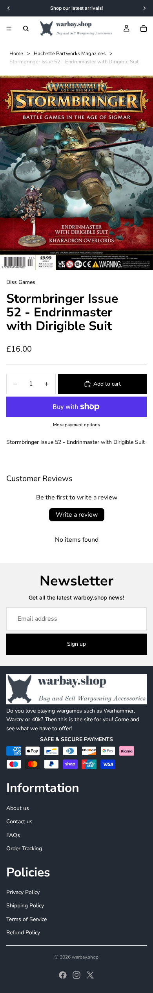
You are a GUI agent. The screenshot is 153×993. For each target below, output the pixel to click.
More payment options (76, 425)
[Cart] (143, 28)
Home (16, 53)
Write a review (77, 514)
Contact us (19, 821)
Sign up (76, 644)
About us (17, 808)
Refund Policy (23, 932)
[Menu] (9, 29)
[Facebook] (62, 975)
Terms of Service (26, 919)
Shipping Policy (25, 905)
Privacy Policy (23, 892)
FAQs (13, 835)
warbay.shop (85, 957)
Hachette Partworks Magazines (70, 53)
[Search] (26, 28)
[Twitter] (90, 975)
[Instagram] (76, 975)
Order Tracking (24, 848)
